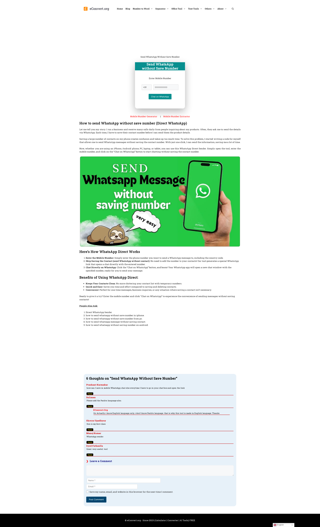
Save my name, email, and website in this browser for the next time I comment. (131, 491)
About (220, 8)
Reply (90, 394)
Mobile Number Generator (143, 116)
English (280, 525)
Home (120, 8)
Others (208, 8)
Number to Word (141, 8)
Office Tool (176, 8)
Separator (160, 8)
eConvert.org (99, 9)
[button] (232, 8)
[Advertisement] (160, 33)
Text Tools (193, 8)
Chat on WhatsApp (160, 96)
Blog (128, 8)
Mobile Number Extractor (176, 116)
